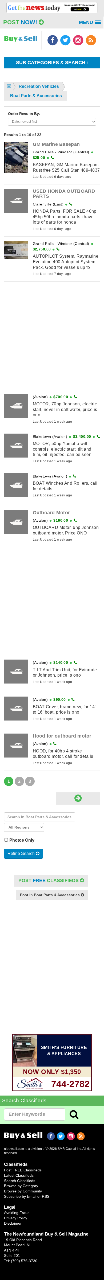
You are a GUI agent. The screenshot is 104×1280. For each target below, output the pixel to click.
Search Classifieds (19, 1181)
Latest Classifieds (19, 1175)
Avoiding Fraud (17, 1213)
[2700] (52, 7)
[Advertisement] (52, 338)
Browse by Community (23, 1191)
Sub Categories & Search (51, 62)
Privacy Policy (15, 1218)
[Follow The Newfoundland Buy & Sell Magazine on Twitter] (65, 40)
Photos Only (22, 840)
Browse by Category (21, 1186)
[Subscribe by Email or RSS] (91, 40)
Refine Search (21, 853)
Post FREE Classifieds (23, 1170)
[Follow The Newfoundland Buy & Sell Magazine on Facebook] (53, 40)
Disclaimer (13, 1223)
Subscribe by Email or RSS (26, 1196)
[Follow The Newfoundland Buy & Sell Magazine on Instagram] (78, 40)
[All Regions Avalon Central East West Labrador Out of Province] (24, 827)
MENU (91, 24)
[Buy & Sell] (21, 36)
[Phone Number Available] (52, 157)
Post (20, 22)
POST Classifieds (49, 880)
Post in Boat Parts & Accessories (50, 895)
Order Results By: (24, 114)
